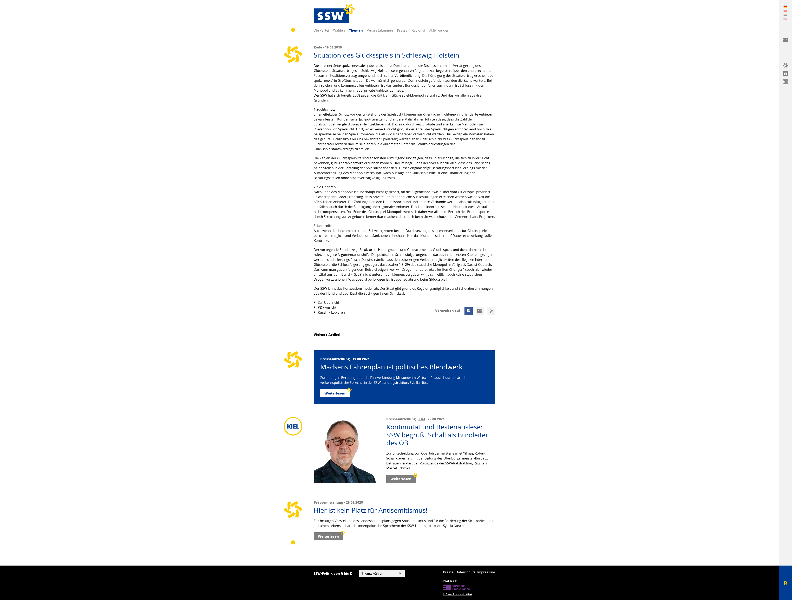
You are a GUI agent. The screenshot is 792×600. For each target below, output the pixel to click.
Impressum (486, 572)
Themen (356, 30)
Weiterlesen (334, 393)
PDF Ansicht (327, 307)
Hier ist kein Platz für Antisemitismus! (371, 510)
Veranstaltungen (380, 30)
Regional (418, 30)
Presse (402, 30)
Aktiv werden (439, 30)
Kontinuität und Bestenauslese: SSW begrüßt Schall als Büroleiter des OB (437, 435)
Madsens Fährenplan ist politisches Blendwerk (391, 367)
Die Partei (321, 30)
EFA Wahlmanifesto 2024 (457, 594)
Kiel (421, 419)
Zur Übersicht (328, 302)
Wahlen (339, 30)
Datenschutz (465, 572)
